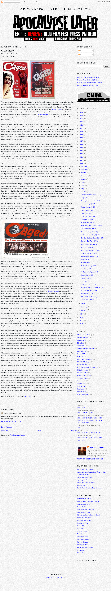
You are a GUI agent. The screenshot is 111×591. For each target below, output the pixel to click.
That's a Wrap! (81, 383)
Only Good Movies (83, 539)
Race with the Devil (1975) (89, 284)
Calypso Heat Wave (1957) (89, 241)
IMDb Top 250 (82, 365)
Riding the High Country (85, 547)
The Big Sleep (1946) (88, 247)
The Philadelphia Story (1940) (90, 250)
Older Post (74, 431)
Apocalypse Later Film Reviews (55, 8)
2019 (81, 135)
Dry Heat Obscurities (83, 354)
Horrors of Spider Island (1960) (91, 195)
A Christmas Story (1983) (89, 290)
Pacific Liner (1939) (87, 213)
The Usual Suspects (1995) (89, 232)
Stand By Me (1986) (87, 210)
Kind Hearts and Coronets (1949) (91, 225)
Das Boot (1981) (86, 269)
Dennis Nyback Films (84, 518)
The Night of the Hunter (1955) (91, 201)
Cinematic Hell (82, 351)
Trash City (80, 550)
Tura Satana (80, 389)
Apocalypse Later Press (84, 480)
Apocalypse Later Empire (85, 469)
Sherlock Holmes (82, 378)
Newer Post (4, 431)
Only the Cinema (82, 542)
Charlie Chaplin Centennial (85, 348)
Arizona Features (82, 337)
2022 (81, 125)
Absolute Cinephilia (83, 504)
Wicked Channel (82, 553)
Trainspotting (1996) (87, 293)
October (84, 173)
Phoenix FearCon (82, 373)
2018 (81, 138)
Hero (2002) (85, 260)
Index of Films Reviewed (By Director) (89, 83)
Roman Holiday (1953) (88, 207)
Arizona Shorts (82, 340)
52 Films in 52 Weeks (84, 335)
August (83, 179)
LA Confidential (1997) (88, 229)
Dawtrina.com (81, 485)
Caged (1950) (8, 50)
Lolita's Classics (82, 526)
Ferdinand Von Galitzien (84, 520)
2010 (81, 163)
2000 (81, 324)
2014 (81, 151)
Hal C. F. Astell (98, 447)
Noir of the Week (82, 537)
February (84, 307)
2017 (81, 141)
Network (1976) (86, 278)
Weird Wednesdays (83, 394)
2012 (81, 157)
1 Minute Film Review (84, 499)
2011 (81, 160)
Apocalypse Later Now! (84, 477)
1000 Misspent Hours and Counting (88, 501)
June (83, 185)
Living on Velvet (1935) (88, 216)
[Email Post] (34, 396)
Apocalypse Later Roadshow (86, 482)
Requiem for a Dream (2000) (90, 256)
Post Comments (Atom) (17, 435)
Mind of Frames (82, 531)
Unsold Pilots (81, 392)
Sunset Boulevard (53, 291)
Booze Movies (81, 507)
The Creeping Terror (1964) (89, 244)
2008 (81, 317)
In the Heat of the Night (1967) (90, 235)
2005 (87, 423)
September (84, 176)
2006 (83, 423)
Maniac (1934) (85, 263)
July (82, 182)
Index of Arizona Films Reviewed (87, 85)
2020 (81, 131)
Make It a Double (82, 370)
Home (39, 431)
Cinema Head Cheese (83, 512)
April (83, 192)
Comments (83, 55)
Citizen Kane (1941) (87, 300)
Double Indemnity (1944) (89, 253)
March (83, 304)
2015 (81, 147)
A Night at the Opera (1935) (90, 272)
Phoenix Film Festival (84, 375)
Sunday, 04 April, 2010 (11, 422)
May (83, 189)
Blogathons (80, 343)
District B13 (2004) (87, 219)
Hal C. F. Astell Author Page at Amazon (89, 488)
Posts (82, 51)
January (84, 310)
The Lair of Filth (82, 523)
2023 (81, 122)
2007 (81, 320)
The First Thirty (82, 386)
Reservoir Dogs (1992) (88, 204)
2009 (81, 314)
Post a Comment (6, 427)
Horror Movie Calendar (84, 359)
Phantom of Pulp (82, 545)
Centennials (80, 346)
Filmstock (80, 356)
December (84, 166)
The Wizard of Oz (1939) (89, 297)
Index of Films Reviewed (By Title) (88, 77)
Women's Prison (57, 109)
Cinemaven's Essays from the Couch (88, 515)
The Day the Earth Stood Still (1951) (92, 238)
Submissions (81, 381)
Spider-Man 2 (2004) (87, 275)
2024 (81, 119)
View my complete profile (90, 459)
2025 (81, 115)
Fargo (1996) (85, 198)
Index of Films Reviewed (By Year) (88, 80)
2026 (81, 112)
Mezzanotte (80, 528)
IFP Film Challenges (83, 362)
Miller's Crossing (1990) (89, 266)
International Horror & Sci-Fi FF (87, 367)
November (84, 169)
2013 (81, 154)
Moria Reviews (82, 534)
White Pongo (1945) (87, 222)
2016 (81, 144)
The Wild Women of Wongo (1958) (92, 287)
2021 (81, 128)
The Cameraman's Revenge (85, 509)
